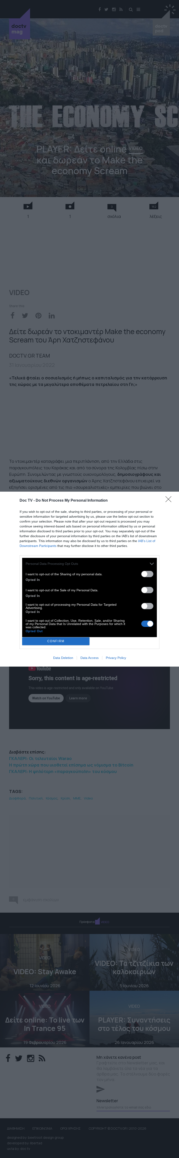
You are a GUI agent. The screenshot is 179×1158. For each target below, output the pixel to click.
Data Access (89, 658)
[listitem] (89, 563)
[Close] (169, 500)
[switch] (147, 574)
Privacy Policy (116, 658)
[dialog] (89, 579)
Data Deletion (63, 658)
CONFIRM (56, 641)
